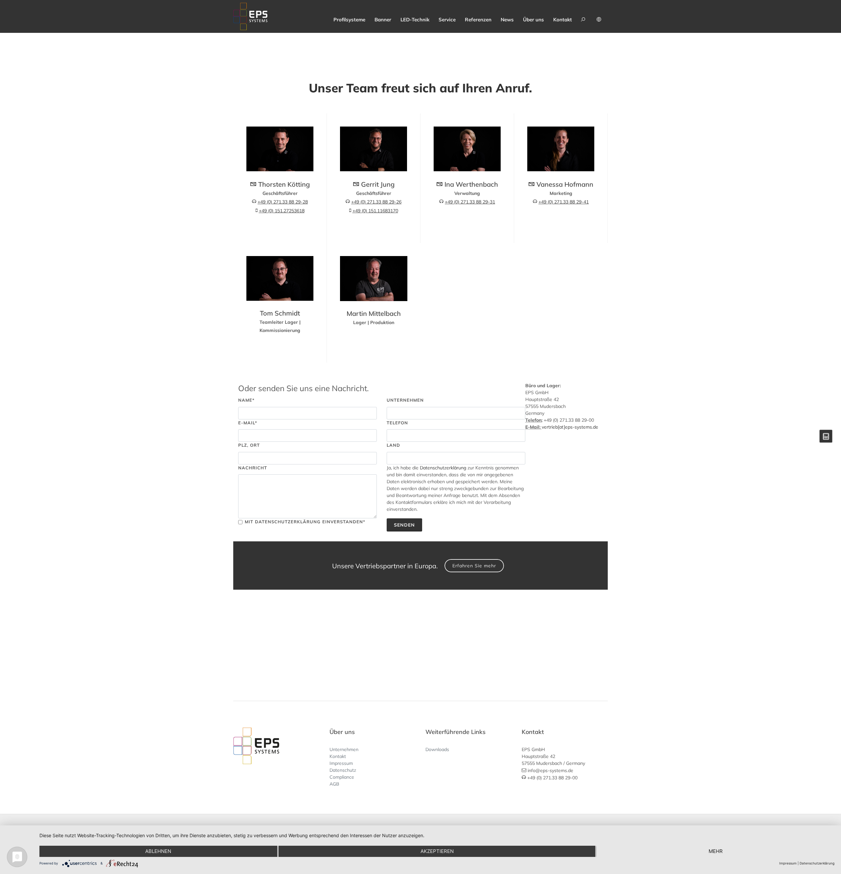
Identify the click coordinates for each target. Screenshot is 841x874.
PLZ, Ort (249, 445)
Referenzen (478, 19)
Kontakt (562, 19)
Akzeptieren (437, 851)
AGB (334, 784)
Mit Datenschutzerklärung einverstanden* (305, 521)
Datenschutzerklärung (443, 468)
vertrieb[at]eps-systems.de (570, 427)
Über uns (533, 19)
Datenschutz (343, 770)
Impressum (341, 763)
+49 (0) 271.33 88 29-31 (470, 202)
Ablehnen (158, 851)
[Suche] (584, 16)
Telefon (397, 422)
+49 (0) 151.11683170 (375, 211)
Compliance (342, 777)
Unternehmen (405, 400)
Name (246, 400)
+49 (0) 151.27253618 (282, 211)
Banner (383, 19)
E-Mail (247, 422)
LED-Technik (414, 19)
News (507, 19)
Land (393, 445)
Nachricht (252, 467)
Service (447, 19)
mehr (716, 851)
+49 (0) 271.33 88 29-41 (563, 202)
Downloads (437, 749)
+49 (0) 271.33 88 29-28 (283, 202)
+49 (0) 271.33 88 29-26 (376, 202)
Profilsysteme (349, 19)
